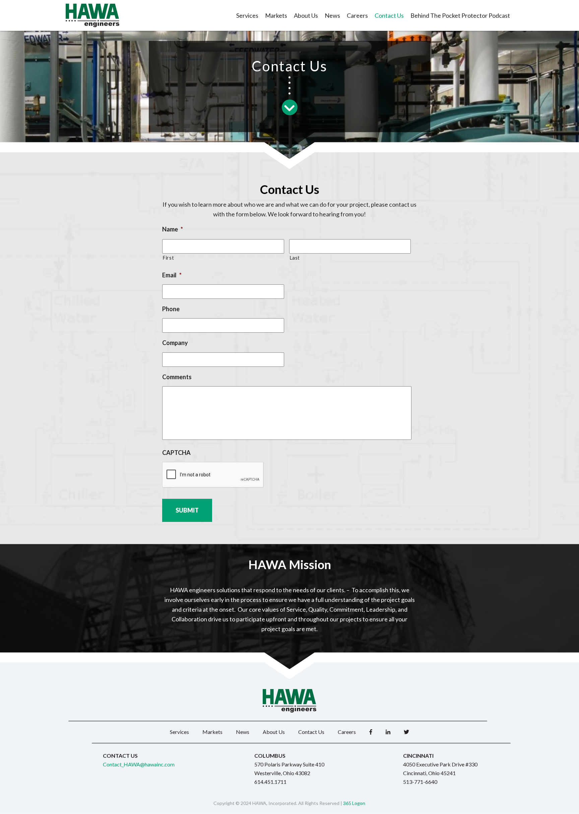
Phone (171, 309)
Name (172, 229)
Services (247, 15)
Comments (177, 377)
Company (175, 342)
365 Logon (354, 803)
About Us (306, 15)
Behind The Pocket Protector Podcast (460, 15)
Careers (357, 15)
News (332, 15)
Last (295, 258)
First (168, 258)
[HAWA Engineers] (92, 15)
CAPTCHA (176, 452)
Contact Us (389, 15)
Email (172, 275)
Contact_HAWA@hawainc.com (139, 764)
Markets (276, 15)
